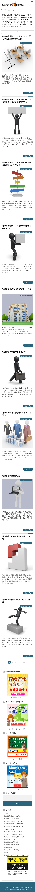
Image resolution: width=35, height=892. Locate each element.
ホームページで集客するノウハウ (13, 831)
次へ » (24, 662)
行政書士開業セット (17, 697)
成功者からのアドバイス (11, 829)
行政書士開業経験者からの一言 (13, 821)
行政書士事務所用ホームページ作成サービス (16, 855)
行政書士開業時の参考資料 (11, 844)
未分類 (6, 852)
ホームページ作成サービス (17, 729)
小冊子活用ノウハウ (10, 839)
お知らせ (6, 813)
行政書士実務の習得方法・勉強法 (13, 826)
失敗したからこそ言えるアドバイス (14, 837)
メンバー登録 (17, 759)
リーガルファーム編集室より (12, 850)
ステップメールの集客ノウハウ (13, 834)
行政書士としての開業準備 (11, 818)
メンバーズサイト (17, 789)
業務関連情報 (8, 847)
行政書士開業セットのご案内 (12, 816)
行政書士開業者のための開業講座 (13, 824)
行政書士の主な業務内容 (11, 842)
